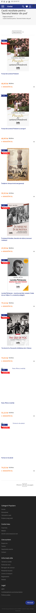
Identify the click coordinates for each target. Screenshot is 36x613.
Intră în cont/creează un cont (9, 534)
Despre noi (4, 543)
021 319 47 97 (15, 1)
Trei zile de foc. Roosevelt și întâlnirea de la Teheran (16, 348)
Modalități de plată (6, 571)
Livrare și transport (6, 573)
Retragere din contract (8, 568)
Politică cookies (5, 595)
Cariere (3, 546)
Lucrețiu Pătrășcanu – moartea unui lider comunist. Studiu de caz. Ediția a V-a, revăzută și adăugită (17, 294)
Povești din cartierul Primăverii (10, 74)
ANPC (3, 589)
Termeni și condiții (6, 562)
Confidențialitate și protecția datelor (12, 592)
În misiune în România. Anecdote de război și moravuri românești (16, 239)
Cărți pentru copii (6, 515)
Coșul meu (4, 528)
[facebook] (2, 1)
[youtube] (9, 1)
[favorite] (27, 6)
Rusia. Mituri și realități (7, 403)
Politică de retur (6, 565)
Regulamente (5, 576)
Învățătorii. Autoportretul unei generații (12, 183)
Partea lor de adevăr (7, 458)
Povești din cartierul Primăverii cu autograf (13, 128)
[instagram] (5, 1)
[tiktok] (7, 1)
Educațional (4, 512)
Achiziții (3, 579)
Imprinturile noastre (7, 549)
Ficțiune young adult (7, 518)
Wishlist (3, 531)
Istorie (3, 509)
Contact (3, 552)
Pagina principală (8, 16)
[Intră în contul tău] (30, 6)
